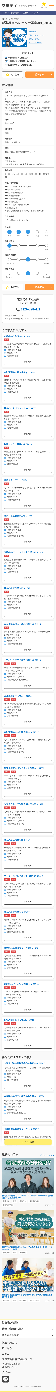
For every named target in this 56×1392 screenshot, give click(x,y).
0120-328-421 (30, 309)
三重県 (25, 13)
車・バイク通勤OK (35, 42)
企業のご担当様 (12, 1364)
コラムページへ (45, 1155)
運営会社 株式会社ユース (18, 1359)
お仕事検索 (15, 13)
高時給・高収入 (34, 39)
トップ (4, 13)
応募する (39, 74)
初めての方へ (9, 1343)
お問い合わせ (11, 1367)
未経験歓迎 (32, 31)
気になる (14, 74)
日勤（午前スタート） (36, 35)
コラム (5, 1353)
